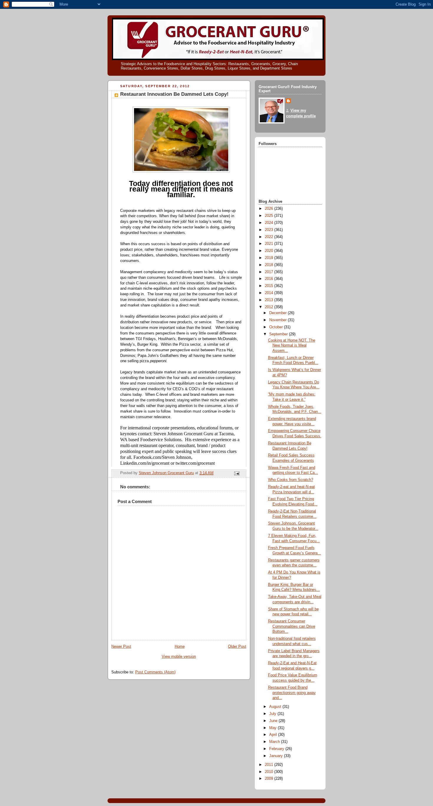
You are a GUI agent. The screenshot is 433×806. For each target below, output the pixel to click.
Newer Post (121, 647)
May (273, 728)
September (279, 334)
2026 (269, 209)
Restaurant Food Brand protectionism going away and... (292, 692)
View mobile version (179, 657)
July (273, 714)
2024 (269, 223)
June (274, 721)
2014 (269, 293)
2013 (269, 300)
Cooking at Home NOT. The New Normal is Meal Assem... (291, 345)
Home (180, 647)
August (275, 707)
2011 (269, 765)
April (273, 735)
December (278, 313)
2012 (269, 307)
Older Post (237, 647)
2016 (269, 279)
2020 (269, 251)
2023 (269, 230)
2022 (269, 237)
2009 (269, 779)
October (276, 327)
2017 (269, 272)
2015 (269, 286)
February (277, 749)
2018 (269, 265)
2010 (269, 772)
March (275, 742)
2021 (269, 244)
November (278, 320)
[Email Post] (236, 473)
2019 (269, 258)
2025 (269, 216)
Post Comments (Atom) (155, 672)
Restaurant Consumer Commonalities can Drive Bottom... (291, 626)
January (276, 756)
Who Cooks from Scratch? (290, 480)
